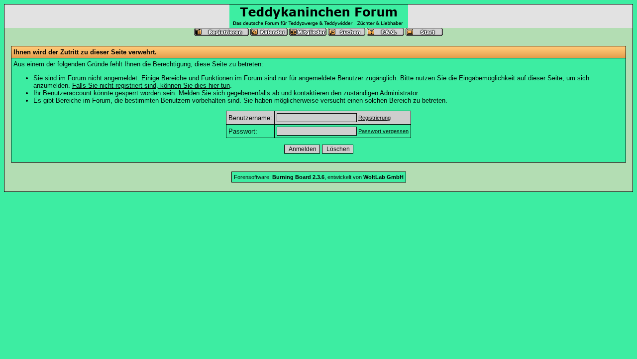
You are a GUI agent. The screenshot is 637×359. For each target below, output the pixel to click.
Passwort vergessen (383, 131)
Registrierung (374, 118)
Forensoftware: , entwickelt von (319, 177)
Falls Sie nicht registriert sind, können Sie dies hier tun (151, 85)
